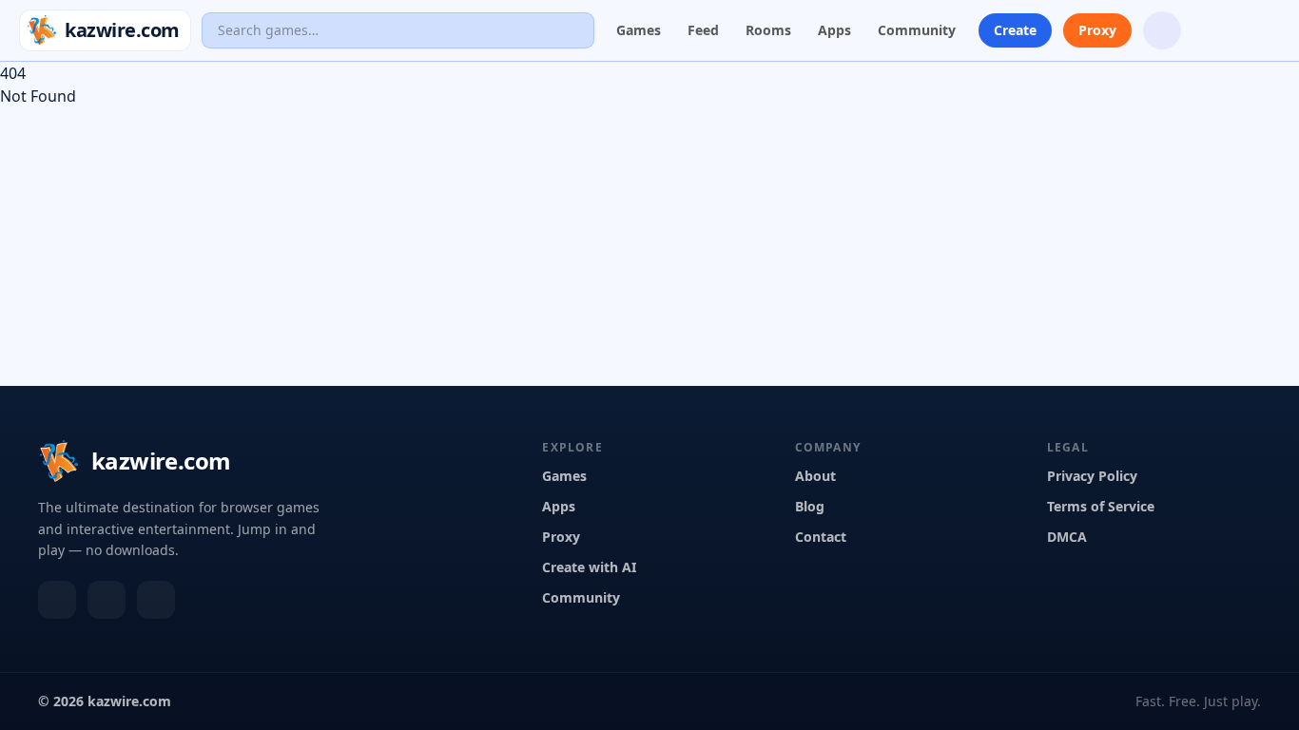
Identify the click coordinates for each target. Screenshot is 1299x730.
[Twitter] (106, 600)
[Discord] (57, 600)
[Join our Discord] (1162, 30)
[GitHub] (156, 600)
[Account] (1261, 30)
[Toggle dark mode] (1211, 30)
